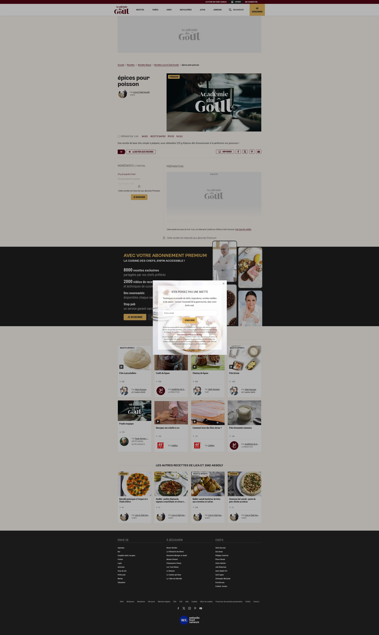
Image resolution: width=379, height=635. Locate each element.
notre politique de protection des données (189, 334)
